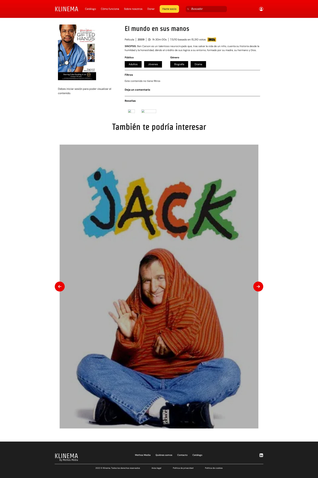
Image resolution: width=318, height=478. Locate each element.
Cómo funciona (110, 9)
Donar (151, 9)
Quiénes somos (164, 454)
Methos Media (143, 454)
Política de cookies (214, 468)
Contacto (182, 454)
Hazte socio (169, 9)
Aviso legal (156, 468)
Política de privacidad (183, 468)
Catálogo (90, 9)
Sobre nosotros (133, 9)
